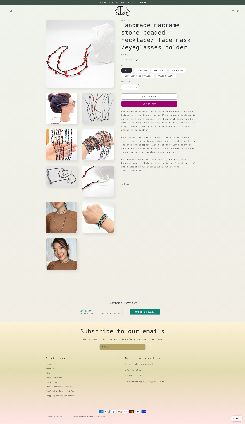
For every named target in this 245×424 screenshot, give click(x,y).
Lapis (127, 70)
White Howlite (165, 76)
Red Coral (159, 70)
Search (49, 364)
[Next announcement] (169, 2)
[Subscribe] (142, 347)
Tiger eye (142, 70)
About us (50, 369)
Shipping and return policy (60, 396)
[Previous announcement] (76, 2)
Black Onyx (177, 70)
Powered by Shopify (96, 416)
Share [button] (126, 184)
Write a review (144, 312)
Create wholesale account (59, 387)
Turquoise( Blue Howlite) (137, 76)
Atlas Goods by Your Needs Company (70, 416)
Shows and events (55, 378)
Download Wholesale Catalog (60, 391)
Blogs (48, 373)
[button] (5, 11)
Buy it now (149, 104)
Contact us (51, 382)
